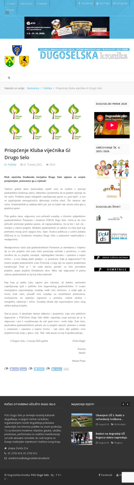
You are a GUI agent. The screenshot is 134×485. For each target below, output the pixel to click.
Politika (12, 164)
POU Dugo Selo (40, 475)
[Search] (8, 77)
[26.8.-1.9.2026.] (67, 27)
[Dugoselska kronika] (16, 56)
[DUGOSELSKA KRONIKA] (84, 52)
